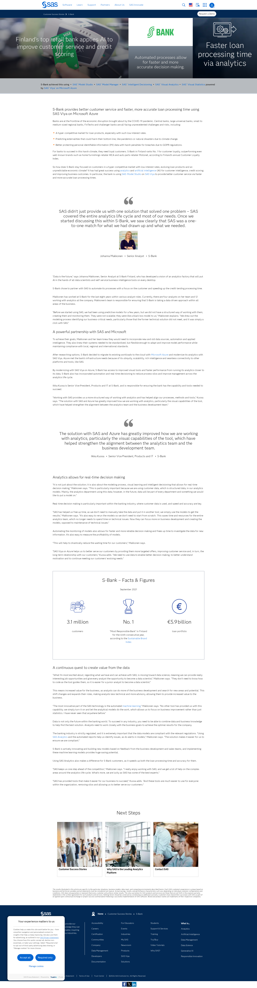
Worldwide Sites (191, 5)
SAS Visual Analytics (167, 84)
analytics (125, 170)
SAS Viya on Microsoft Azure (60, 88)
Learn (80, 4)
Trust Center (99, 976)
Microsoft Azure (159, 354)
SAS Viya (150, 174)
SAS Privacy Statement (49, 937)
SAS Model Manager (107, 84)
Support (91, 4)
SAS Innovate (136, 4)
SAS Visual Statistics (193, 84)
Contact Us (198, 5)
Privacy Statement (67, 976)
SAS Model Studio (83, 84)
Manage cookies (36, 966)
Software (67, 4)
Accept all (25, 957)
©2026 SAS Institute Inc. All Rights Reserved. (127, 976)
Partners (105, 4)
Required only (45, 957)
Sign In (211, 5)
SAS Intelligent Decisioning (137, 84)
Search (184, 5)
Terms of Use (84, 976)
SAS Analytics (60, 737)
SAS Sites (205, 5)
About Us (119, 4)
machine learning (132, 706)
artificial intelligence (145, 170)
